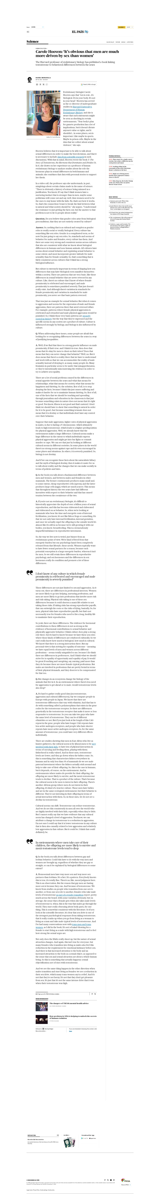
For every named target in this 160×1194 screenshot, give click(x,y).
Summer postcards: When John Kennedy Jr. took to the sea (119, 201)
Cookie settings (43, 1190)
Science (33, 41)
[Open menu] (28, 31)
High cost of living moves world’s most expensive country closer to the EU (119, 175)
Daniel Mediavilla (43, 78)
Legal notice (29, 1190)
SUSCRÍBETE (122, 27)
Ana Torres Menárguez (55, 1006)
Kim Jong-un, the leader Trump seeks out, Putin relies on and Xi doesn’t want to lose (121, 182)
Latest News (130, 42)
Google (123, 42)
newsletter (32, 1135)
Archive (66, 1135)
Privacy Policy (36, 1190)
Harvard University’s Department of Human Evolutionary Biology (77, 109)
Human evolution (41, 48)
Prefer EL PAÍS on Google (89, 84)
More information (40, 1031)
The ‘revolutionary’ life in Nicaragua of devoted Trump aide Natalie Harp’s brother (121, 219)
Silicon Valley (110, 42)
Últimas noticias (114, 156)
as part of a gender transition (69, 895)
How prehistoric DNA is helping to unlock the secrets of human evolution (73, 1017)
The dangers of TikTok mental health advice (69, 1003)
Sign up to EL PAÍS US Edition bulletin (48, 994)
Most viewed (113, 197)
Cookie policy (51, 1190)
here (70, 1031)
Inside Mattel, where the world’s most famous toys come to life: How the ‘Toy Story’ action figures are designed (121, 207)
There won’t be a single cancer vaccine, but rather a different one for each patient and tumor (121, 161)
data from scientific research (71, 157)
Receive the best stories (36, 1139)
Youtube (118, 42)
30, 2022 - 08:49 (42, 79)
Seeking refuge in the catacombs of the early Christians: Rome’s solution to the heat (120, 168)
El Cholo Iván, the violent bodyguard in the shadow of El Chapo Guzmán (121, 213)
